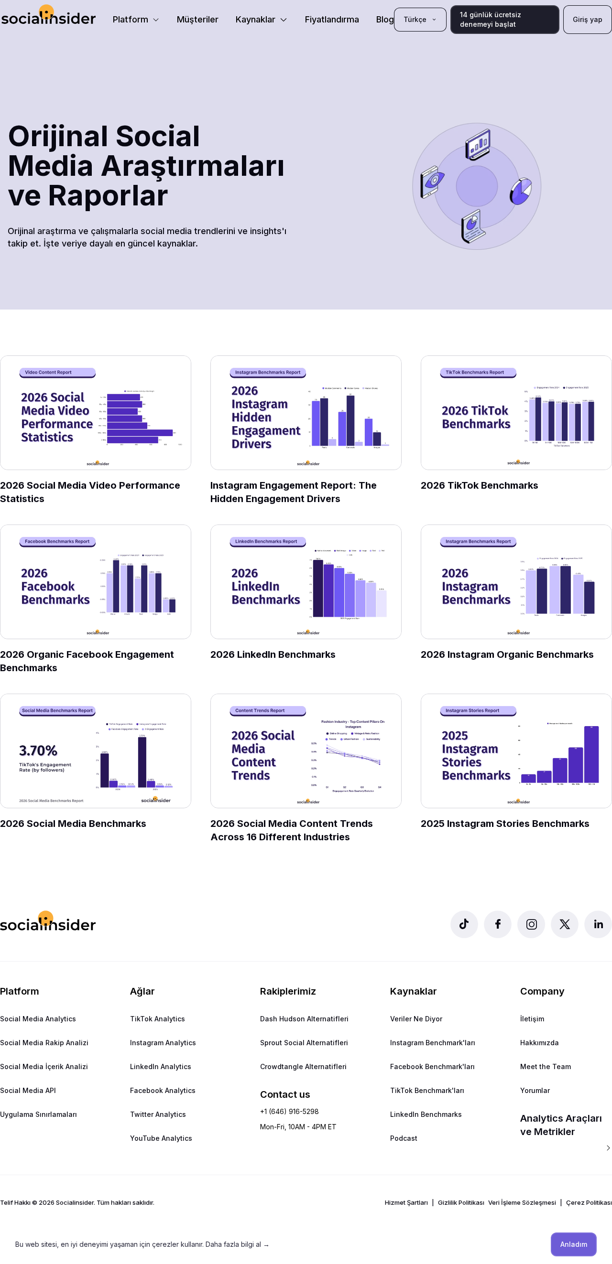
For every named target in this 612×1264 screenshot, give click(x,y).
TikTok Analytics (157, 1019)
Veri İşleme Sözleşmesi (522, 1202)
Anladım (573, 1244)
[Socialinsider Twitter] (565, 924)
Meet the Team (545, 1066)
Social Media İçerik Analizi (44, 1066)
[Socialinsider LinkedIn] (598, 924)
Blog (385, 19)
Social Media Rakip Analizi (44, 1043)
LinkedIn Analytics (160, 1066)
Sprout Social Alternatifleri (304, 1043)
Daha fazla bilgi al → (238, 1244)
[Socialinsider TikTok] (464, 924)
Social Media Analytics (38, 1019)
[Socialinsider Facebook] (498, 924)
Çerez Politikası (589, 1202)
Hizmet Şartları (406, 1202)
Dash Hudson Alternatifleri (304, 1019)
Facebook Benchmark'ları (432, 1066)
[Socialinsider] (48, 14)
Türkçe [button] (415, 19)
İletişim (532, 1019)
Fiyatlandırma (332, 19)
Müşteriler (198, 19)
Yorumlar (535, 1090)
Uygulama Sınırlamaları (38, 1114)
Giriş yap (587, 19)
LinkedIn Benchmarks (426, 1114)
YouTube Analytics (161, 1138)
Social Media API (28, 1090)
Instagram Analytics (163, 1043)
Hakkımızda (539, 1043)
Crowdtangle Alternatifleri (303, 1066)
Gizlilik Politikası (461, 1202)
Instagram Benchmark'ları (432, 1043)
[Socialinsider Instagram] (531, 924)
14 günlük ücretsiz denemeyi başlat (490, 19)
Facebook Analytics (163, 1090)
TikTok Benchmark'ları (427, 1090)
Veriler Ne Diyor (416, 1019)
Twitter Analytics (158, 1114)
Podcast (403, 1138)
